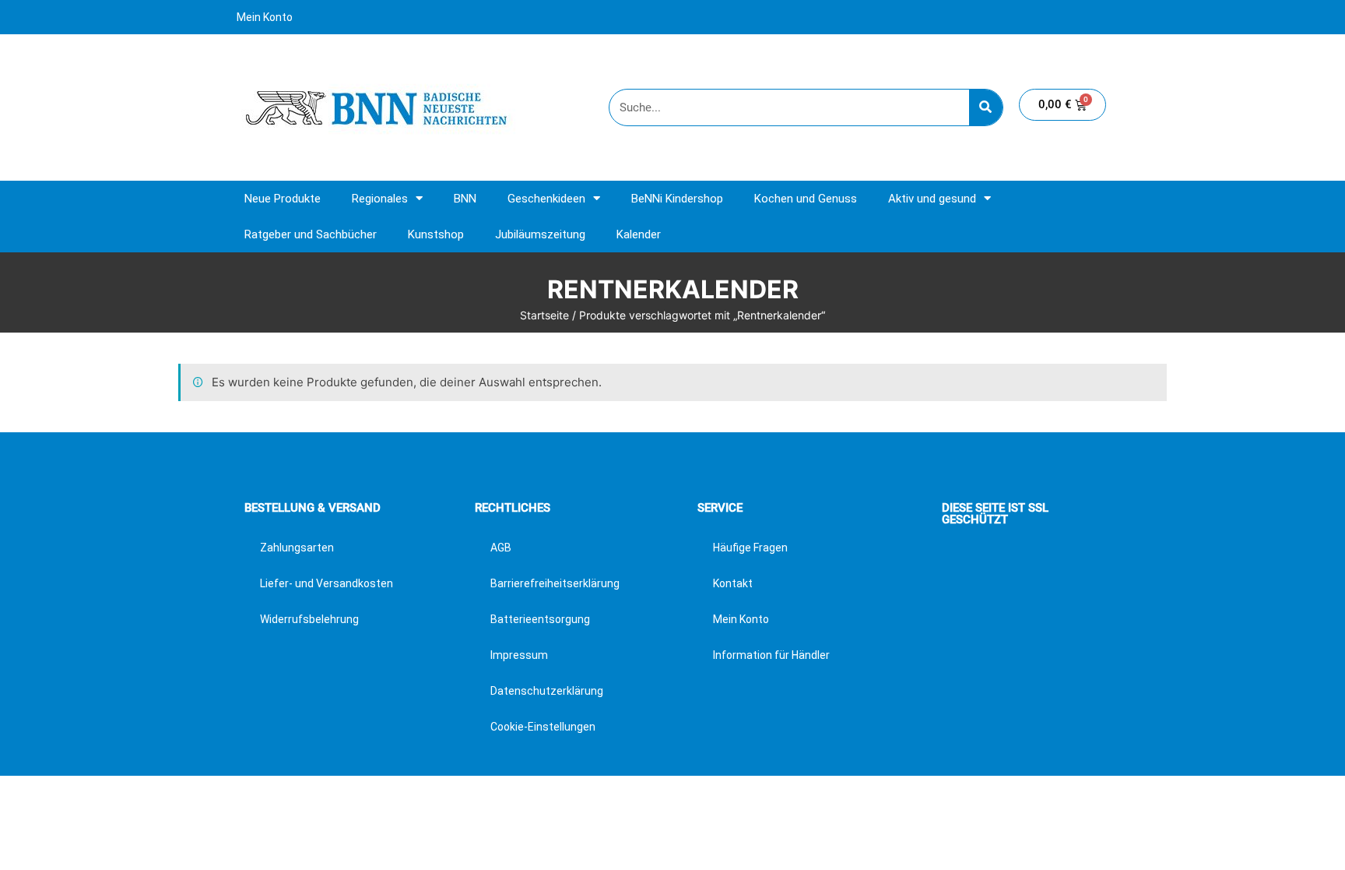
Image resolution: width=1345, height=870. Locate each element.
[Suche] (986, 107)
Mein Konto (265, 17)
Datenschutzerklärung (546, 691)
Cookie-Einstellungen (542, 726)
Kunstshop (436, 234)
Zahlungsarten (297, 547)
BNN (465, 199)
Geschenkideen (546, 199)
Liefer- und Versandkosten (326, 583)
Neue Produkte (282, 199)
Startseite (544, 315)
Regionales (380, 199)
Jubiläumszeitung (540, 234)
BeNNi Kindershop (677, 199)
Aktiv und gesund (932, 199)
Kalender (638, 234)
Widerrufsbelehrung (309, 619)
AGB (500, 547)
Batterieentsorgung (540, 619)
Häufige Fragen (750, 547)
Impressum (519, 655)
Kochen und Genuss (805, 199)
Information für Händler (771, 655)
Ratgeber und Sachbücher (310, 234)
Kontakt (733, 583)
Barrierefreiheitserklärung (555, 583)
